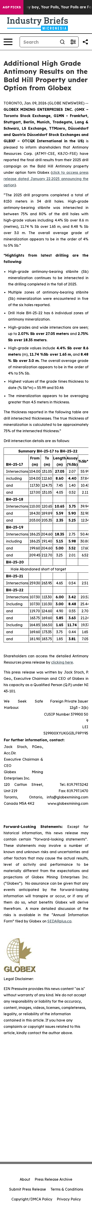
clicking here (62, 662)
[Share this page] (85, 41)
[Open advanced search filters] (73, 42)
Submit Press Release (27, 1189)
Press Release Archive (53, 1179)
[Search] (62, 42)
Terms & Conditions (66, 1189)
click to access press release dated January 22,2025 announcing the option (46, 178)
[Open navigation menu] (8, 41)
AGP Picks (12, 7)
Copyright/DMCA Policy (31, 1199)
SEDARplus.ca (59, 921)
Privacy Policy (69, 1199)
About (25, 1179)
